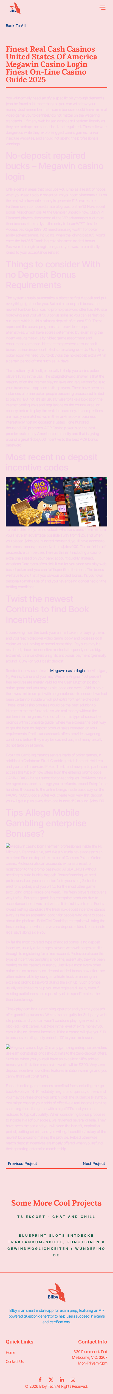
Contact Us (15, 1361)
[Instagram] (72, 1379)
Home (10, 1352)
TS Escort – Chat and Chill (56, 1217)
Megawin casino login (67, 670)
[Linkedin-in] (62, 1379)
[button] (102, 8)
